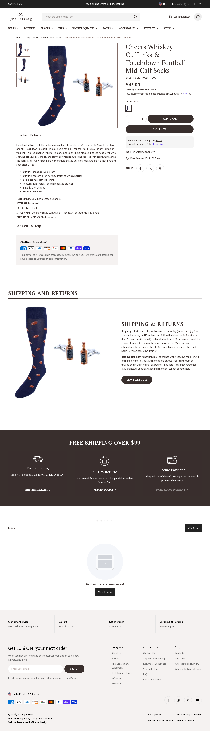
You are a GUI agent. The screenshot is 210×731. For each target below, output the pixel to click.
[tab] (43, 294)
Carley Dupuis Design (41, 718)
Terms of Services (49, 677)
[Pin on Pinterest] (160, 168)
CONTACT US (15, 3)
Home (19, 37)
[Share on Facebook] (140, 168)
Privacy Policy (154, 714)
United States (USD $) (174, 4)
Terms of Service (185, 720)
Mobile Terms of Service (160, 720)
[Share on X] (150, 168)
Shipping (130, 89)
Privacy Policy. (69, 677)
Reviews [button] (11, 528)
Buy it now (159, 129)
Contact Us (115, 626)
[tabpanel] (105, 352)
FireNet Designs (40, 722)
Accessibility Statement (189, 714)
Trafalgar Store (25, 714)
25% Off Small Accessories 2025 (43, 37)
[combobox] (91, 17)
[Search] (135, 17)
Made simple (167, 626)
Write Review (193, 528)
